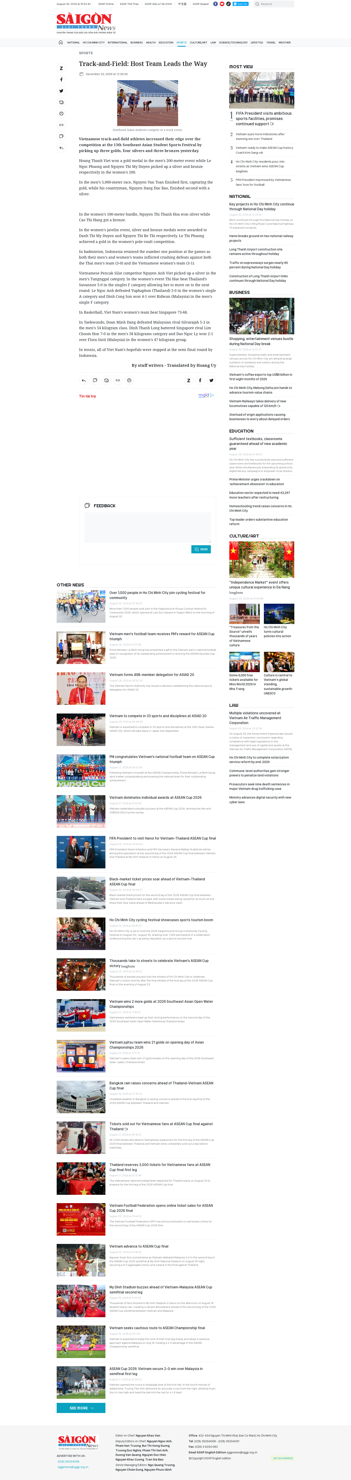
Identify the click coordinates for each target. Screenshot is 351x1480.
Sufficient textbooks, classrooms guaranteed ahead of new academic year (258, 444)
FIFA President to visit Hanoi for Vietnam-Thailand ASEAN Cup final (162, 838)
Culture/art (198, 42)
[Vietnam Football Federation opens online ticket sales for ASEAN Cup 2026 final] (81, 1219)
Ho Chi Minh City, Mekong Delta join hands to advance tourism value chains (260, 390)
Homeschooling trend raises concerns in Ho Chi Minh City (260, 508)
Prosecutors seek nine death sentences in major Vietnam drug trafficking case (259, 786)
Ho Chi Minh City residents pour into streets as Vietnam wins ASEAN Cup (260, 166)
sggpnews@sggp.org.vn (73, 1467)
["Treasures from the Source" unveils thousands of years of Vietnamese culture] (244, 614)
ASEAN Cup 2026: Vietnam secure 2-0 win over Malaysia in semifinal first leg (156, 1371)
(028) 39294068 (68, 1461)
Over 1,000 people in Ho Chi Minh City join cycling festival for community (157, 595)
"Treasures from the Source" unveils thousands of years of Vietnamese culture (244, 636)
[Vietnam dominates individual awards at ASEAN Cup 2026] (81, 811)
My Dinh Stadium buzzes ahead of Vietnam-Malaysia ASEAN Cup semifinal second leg (160, 1289)
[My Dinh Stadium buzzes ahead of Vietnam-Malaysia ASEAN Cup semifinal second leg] (81, 1301)
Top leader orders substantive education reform (258, 522)
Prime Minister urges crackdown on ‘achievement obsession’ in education (256, 481)
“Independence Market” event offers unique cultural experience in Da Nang (259, 587)
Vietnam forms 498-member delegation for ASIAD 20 (151, 675)
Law (213, 42)
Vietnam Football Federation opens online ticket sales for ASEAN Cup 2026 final (161, 1207)
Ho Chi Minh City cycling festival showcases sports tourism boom (161, 920)
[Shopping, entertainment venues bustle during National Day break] (261, 316)
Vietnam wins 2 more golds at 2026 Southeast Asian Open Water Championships (161, 1003)
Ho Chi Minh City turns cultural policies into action (277, 631)
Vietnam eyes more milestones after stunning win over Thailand (260, 136)
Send (204, 549)
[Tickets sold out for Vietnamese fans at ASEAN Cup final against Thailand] (81, 1138)
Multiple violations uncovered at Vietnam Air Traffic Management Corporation (255, 718)
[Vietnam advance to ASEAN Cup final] (81, 1260)
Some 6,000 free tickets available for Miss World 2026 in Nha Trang (243, 682)
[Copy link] (61, 125)
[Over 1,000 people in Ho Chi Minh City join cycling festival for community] (81, 606)
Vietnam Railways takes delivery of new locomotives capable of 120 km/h (257, 403)
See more (79, 1408)
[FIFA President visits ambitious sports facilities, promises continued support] (261, 90)
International (117, 42)
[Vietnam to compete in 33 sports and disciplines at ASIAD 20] (81, 730)
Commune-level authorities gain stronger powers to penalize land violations (259, 773)
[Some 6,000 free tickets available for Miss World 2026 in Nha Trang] (244, 662)
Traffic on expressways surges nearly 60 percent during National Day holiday (258, 265)
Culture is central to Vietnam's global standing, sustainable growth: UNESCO (278, 684)
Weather (285, 42)
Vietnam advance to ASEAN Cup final (138, 1246)
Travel (270, 42)
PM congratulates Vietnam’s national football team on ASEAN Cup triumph (162, 759)
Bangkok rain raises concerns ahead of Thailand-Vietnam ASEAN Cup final (161, 1085)
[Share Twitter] (61, 91)
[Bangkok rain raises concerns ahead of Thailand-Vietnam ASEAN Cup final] (81, 1097)
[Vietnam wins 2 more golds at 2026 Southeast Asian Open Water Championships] (81, 1015)
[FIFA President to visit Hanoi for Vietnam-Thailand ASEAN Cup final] (81, 852)
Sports (182, 42)
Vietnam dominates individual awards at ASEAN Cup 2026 (155, 797)
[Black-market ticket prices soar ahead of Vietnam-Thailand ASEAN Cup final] (81, 893)
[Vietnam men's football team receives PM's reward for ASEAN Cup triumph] (81, 648)
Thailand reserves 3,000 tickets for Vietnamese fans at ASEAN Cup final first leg (159, 1167)
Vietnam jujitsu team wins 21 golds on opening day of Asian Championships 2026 (156, 1044)
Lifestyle (257, 42)
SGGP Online (106, 3)
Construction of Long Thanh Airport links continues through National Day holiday (258, 278)
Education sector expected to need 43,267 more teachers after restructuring (259, 495)
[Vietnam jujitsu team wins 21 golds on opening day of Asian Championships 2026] (81, 1056)
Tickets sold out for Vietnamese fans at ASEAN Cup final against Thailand (161, 1126)
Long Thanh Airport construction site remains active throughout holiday (256, 251)
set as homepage (283, 1458)
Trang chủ (61, 42)
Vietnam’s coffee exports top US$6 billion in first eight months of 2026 (260, 377)
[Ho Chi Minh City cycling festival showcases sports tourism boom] (81, 934)
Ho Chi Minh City (94, 42)
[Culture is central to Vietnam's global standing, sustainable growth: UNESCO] (279, 662)
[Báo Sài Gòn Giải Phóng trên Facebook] (215, 3)
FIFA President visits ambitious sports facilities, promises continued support (264, 118)
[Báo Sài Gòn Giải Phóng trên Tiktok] (228, 3)
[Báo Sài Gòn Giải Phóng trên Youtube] (222, 3)
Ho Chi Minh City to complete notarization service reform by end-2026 (259, 760)
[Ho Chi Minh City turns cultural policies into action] (279, 614)
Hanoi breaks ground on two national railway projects (261, 238)
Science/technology (233, 42)
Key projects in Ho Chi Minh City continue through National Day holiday (261, 206)
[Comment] (61, 136)
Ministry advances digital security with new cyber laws (260, 800)
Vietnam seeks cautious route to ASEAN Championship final (157, 1328)
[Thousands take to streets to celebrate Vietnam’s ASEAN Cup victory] (81, 974)
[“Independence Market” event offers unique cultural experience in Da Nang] (261, 559)
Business (137, 42)
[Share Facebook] (61, 79)
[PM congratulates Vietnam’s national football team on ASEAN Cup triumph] (81, 770)
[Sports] (61, 147)
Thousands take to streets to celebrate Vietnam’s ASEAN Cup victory (159, 963)
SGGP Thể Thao (129, 3)
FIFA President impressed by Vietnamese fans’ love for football (263, 182)
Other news (70, 585)
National (73, 42)
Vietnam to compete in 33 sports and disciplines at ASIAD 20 (158, 716)
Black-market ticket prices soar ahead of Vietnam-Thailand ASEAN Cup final (157, 881)
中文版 (182, 3)
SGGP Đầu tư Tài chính (158, 3)
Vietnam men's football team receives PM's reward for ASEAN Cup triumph (161, 636)
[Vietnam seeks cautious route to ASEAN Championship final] (81, 1342)
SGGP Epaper (201, 3)
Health (151, 42)
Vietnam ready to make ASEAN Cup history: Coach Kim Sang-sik (265, 150)
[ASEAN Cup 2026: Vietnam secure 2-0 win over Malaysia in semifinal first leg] (81, 1382)
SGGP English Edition (86, 23)
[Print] (61, 113)
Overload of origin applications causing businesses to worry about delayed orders (259, 417)
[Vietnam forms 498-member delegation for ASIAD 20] (81, 688)
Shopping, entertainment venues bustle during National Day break (261, 341)
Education (166, 42)
